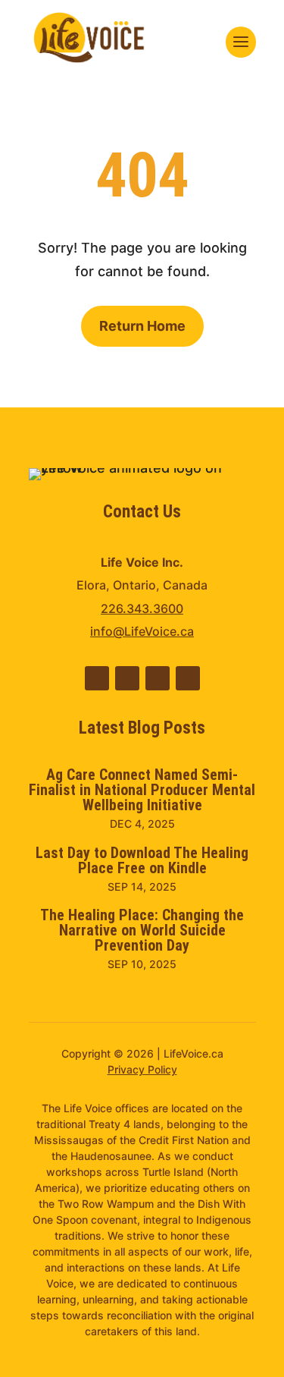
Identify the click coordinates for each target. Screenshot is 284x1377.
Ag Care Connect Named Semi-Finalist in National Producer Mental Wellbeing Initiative (142, 790)
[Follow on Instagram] (188, 678)
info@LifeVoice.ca (142, 631)
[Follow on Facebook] (127, 678)
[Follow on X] (157, 678)
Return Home (142, 326)
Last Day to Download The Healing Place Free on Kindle (142, 860)
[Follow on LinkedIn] (97, 678)
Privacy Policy (142, 1069)
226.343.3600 (142, 608)
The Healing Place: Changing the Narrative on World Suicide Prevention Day (142, 930)
